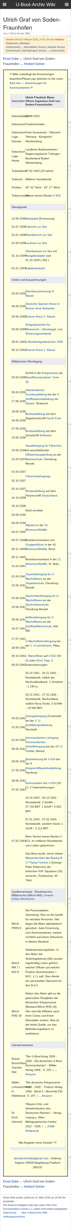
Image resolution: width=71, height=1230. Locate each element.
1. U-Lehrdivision (40, 645)
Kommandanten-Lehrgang (41, 737)
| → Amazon (44, 1095)
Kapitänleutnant (35, 268)
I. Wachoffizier (34, 655)
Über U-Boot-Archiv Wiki (34, 1212)
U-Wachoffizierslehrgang (40, 641)
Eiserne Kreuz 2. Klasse (40, 316)
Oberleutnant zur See (38, 251)
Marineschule (33, 459)
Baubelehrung (34, 759)
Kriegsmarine (50, 373)
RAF (41, 871)
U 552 (52, 655)
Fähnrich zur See (36, 226)
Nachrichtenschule (37, 604)
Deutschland (49, 495)
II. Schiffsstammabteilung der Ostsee (42, 399)
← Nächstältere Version (33, 47)
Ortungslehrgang (36, 716)
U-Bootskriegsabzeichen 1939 (44, 341)
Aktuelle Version (56, 47)
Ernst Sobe (11, 58)
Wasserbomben (35, 857)
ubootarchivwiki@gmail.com (31, 1158)
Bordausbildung (35, 413)
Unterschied (13, 47)
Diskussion (12, 43)
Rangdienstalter (35, 255)
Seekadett (31, 218)
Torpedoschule (34, 583)
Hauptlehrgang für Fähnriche (43, 445)
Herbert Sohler (34, 64)
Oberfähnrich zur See (38, 234)
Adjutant (30, 525)
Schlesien (46, 435)
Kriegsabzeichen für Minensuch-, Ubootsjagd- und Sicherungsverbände (43, 329)
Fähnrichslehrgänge (37, 476)
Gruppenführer (34, 544)
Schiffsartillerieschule (38, 626)
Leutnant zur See (36, 243)
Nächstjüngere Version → (36, 50)
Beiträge (24, 43)
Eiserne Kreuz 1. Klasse (40, 349)
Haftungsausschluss (14, 1216)
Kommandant (33, 783)
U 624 (57, 195)
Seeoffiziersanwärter (38, 377)
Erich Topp (43, 660)
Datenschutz (10, 1212)
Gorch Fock (53, 418)
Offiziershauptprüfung (38, 454)
